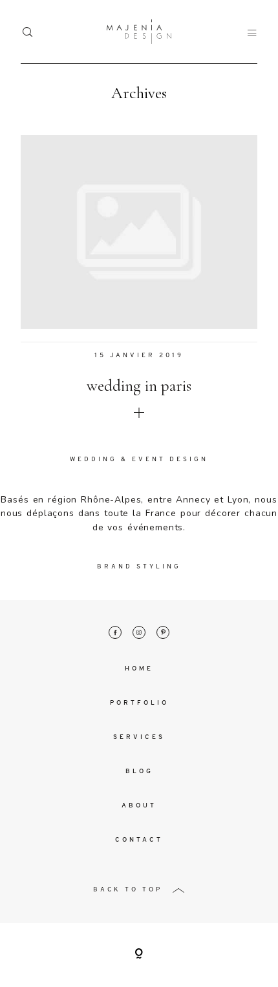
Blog (139, 771)
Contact (139, 840)
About (139, 805)
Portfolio (139, 703)
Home (139, 668)
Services (139, 737)
